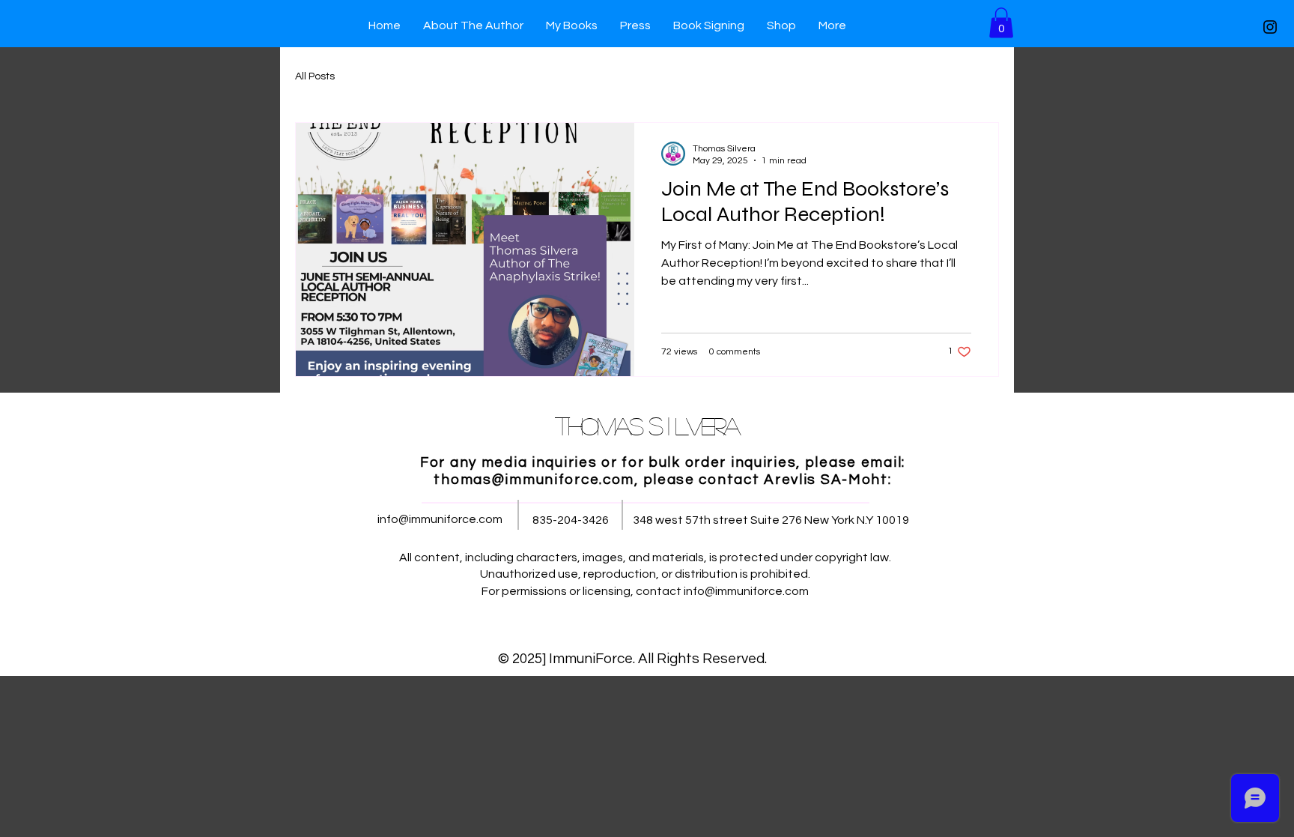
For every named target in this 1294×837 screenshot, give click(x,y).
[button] (1001, 22)
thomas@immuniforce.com (534, 479)
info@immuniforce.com (439, 519)
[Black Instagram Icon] (1270, 27)
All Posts (315, 76)
